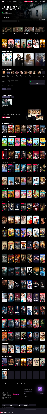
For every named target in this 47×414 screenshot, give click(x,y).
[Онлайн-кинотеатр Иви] (3, 1)
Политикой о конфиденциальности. (5, 410)
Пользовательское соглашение (6, 394)
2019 (3, 12)
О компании (3, 388)
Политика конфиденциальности (6, 395)
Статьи (14, 393)
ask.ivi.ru (25, 395)
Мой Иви (14, 388)
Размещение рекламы (5, 393)
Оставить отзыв (4, 399)
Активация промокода (16, 394)
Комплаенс (3, 398)
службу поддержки (10, 412)
